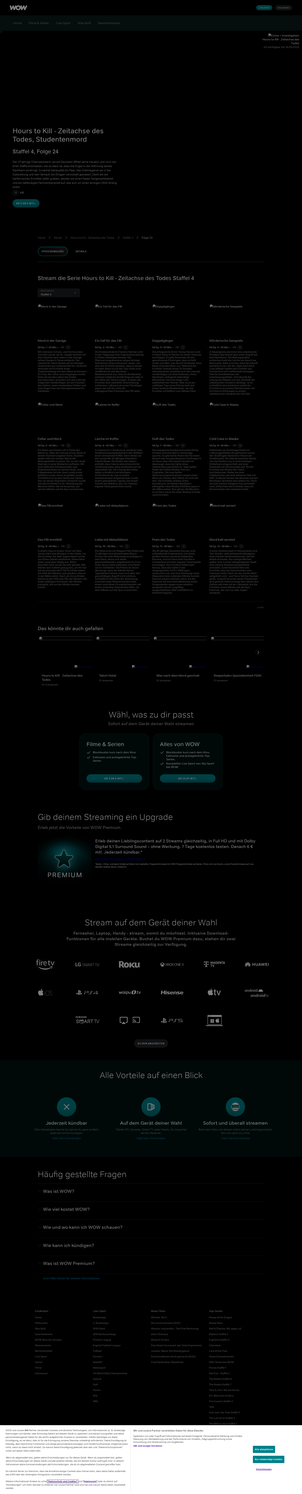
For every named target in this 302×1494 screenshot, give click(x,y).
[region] (151, 1459)
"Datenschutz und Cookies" (62, 1481)
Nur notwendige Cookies (268, 1459)
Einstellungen (264, 1469)
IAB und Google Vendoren (147, 1445)
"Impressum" (90, 1481)
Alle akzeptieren (264, 1449)
